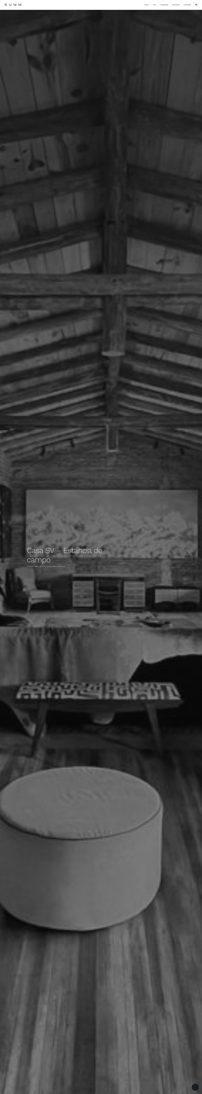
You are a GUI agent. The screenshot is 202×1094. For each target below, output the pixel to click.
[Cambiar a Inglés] (196, 5)
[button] (195, 1087)
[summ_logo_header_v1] (13, 4)
